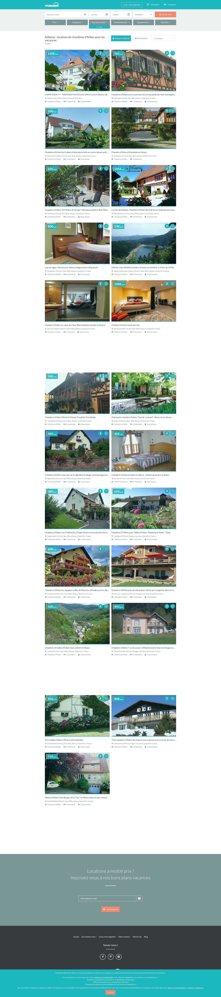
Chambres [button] (76, 22)
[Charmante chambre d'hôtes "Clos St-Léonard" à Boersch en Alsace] (143, 393)
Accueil (76, 937)
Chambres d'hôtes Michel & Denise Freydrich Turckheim (70, 417)
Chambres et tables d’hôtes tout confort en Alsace (67, 647)
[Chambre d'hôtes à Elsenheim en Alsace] (143, 127)
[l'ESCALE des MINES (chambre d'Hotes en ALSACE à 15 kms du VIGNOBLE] (143, 243)
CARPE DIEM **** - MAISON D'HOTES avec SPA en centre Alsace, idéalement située (83, 94)
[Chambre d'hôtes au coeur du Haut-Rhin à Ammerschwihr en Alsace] (77, 300)
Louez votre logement (131, 5)
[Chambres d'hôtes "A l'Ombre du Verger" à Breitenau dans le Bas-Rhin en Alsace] (77, 185)
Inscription (155, 4)
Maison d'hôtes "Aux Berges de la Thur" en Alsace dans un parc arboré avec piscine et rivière (86, 797)
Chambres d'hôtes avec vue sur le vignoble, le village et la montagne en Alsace (79, 475)
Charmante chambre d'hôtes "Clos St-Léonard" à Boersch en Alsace (141, 417)
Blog (146, 937)
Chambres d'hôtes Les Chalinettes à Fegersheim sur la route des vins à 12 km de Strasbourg (85, 532)
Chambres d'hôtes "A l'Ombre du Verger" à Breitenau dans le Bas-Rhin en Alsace (80, 210)
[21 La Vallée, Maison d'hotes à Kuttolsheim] (77, 715)
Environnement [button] (121, 22)
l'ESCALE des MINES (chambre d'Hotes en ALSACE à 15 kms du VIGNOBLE (145, 267)
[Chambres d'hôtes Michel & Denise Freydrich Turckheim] (77, 393)
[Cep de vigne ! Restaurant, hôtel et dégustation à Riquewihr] (77, 243)
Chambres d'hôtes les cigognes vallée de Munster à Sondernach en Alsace (78, 590)
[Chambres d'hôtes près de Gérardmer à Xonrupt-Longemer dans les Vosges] (143, 565)
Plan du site (137, 937)
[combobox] (143, 14)
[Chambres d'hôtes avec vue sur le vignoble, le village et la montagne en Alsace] (77, 450)
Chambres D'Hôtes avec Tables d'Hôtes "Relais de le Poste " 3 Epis (141, 532)
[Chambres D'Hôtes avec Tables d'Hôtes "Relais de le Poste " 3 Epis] (143, 508)
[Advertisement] (206, 69)
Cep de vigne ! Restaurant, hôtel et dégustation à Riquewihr (71, 267)
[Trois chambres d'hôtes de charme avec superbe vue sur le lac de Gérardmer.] (143, 715)
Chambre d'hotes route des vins (125, 325)
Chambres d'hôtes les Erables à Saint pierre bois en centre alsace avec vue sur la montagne (85, 152)
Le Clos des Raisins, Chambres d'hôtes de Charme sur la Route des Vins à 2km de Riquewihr (151, 210)
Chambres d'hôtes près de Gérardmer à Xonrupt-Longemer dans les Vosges (145, 590)
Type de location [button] (98, 22)
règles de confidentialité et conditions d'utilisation (185, 988)
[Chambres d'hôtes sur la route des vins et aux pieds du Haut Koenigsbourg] (143, 70)
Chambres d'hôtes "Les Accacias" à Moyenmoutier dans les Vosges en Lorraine (146, 647)
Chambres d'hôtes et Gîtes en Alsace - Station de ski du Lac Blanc (140, 475)
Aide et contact (124, 937)
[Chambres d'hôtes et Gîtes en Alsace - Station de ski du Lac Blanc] (143, 450)
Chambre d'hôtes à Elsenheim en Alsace (129, 152)
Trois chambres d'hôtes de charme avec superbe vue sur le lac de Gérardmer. (145, 740)
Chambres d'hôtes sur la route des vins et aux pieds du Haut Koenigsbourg (144, 94)
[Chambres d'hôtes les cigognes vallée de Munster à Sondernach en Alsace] (77, 565)
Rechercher (166, 14)
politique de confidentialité (103, 977)
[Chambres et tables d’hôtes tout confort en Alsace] (77, 623)
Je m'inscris (111, 909)
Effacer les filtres (121, 38)
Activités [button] (165, 22)
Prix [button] (55, 22)
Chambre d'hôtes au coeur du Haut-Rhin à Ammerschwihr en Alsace (75, 325)
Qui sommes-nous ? (88, 937)
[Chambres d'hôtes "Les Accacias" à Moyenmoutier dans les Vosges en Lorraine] (143, 623)
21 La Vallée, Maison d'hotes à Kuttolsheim (64, 740)
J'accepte (110, 992)
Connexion (172, 4)
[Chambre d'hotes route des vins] (143, 300)
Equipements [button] (143, 22)
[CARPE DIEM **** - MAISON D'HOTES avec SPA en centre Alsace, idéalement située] (77, 70)
